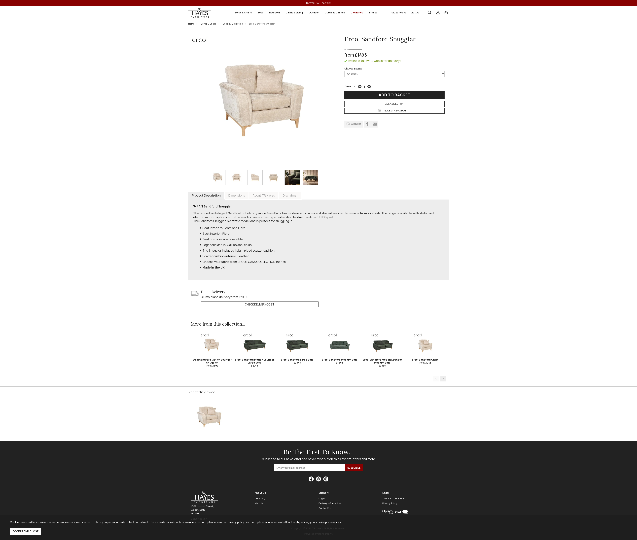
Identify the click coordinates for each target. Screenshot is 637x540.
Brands (373, 12)
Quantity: (350, 86)
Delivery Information (329, 503)
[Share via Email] (374, 124)
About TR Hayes (264, 195)
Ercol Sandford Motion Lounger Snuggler (212, 361)
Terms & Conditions (393, 498)
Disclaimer (290, 195)
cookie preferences (328, 522)
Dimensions (236, 195)
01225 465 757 (399, 12)
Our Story (260, 498)
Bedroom (274, 12)
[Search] (429, 12)
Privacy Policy (389, 503)
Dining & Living (294, 12)
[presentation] (436, 378)
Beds (260, 12)
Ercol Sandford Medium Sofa (339, 359)
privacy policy (236, 522)
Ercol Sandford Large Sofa (297, 359)
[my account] (438, 12)
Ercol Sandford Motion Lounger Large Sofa (254, 361)
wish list (356, 124)
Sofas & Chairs (243, 12)
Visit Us (415, 12)
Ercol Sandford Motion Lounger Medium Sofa (382, 361)
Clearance (357, 12)
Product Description (206, 195)
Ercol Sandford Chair (425, 359)
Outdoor (314, 12)
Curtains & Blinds (335, 12)
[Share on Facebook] (367, 124)
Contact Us (324, 508)
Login (321, 498)
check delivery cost (259, 304)
